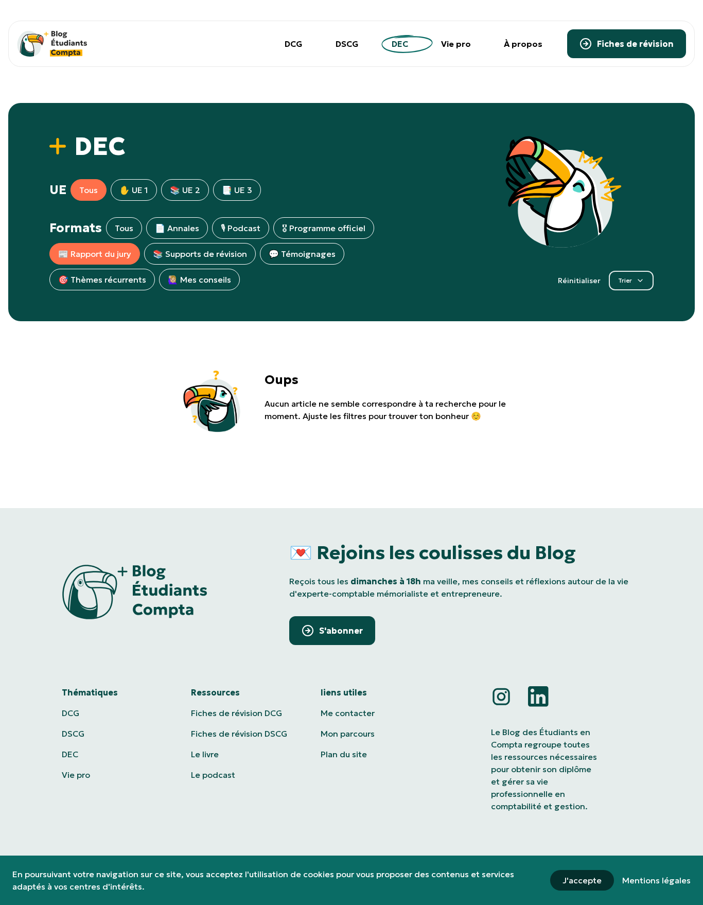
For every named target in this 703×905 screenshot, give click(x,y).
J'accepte (582, 880)
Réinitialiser (579, 280)
